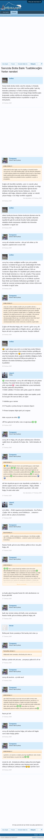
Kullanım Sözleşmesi (37, 837)
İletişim (36, 835)
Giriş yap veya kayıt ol (34, 1)
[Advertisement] (22, 39)
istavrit (11, 373)
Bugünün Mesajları (7, 15)
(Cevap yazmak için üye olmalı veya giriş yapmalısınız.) (27, 825)
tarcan (11, 625)
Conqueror (13, 158)
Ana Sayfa (6, 12)
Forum (14, 12)
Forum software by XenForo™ (9, 837)
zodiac (11, 78)
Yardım (41, 835)
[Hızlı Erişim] (41, 64)
